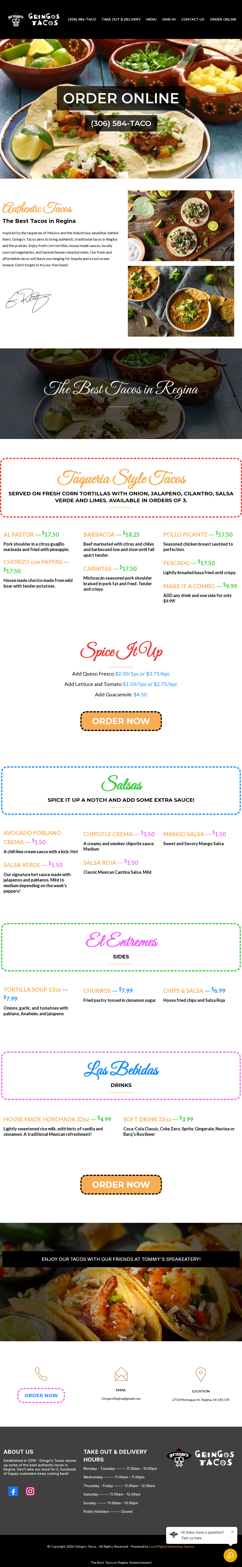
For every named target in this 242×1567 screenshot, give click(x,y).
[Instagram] (30, 1491)
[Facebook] (13, 1491)
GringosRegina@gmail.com (121, 1398)
